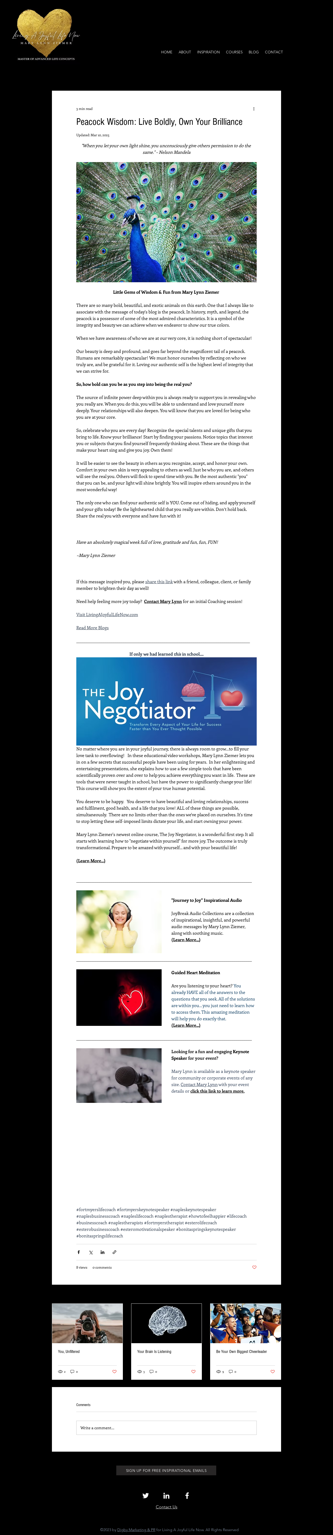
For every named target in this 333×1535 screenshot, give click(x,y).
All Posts (58, 76)
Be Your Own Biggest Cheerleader (241, 1351)
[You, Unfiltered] (87, 1323)
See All (276, 1294)
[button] (275, 76)
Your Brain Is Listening (154, 1351)
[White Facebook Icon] (187, 1495)
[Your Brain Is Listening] (166, 1323)
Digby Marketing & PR (136, 1529)
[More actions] (254, 108)
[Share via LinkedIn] (102, 1252)
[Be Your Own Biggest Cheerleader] (245, 1323)
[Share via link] (114, 1252)
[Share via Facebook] (78, 1252)
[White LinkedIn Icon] (166, 1495)
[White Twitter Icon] (145, 1495)
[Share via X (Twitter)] (90, 1252)
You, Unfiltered (69, 1351)
